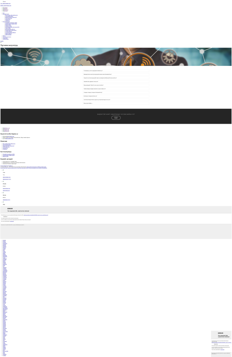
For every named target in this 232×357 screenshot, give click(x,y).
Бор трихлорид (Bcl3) (24, 167)
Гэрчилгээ (7, 20)
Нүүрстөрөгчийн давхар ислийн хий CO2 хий (10, 167)
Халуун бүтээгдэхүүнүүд (32, 166)
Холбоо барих (6, 39)
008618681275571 (6, 199)
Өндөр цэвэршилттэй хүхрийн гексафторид (38, 167)
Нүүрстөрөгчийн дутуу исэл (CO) (12, 27)
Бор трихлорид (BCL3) (10, 29)
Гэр (3, 12)
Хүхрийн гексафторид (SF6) (11, 22)
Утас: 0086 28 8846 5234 (5, 3)
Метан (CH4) (8, 24)
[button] (116, 118)
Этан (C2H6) (8, 28)
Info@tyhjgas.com (10, 136)
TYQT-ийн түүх (8, 18)
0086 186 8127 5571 (7, 179)
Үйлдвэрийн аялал (9, 16)
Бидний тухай (6, 14)
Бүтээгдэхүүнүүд (6, 21)
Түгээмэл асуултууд (7, 36)
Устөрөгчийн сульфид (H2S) (11, 23)
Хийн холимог (8, 34)
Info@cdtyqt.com (6, 190)
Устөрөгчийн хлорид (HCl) (10, 30)
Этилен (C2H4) (8, 26)
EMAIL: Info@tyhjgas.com (5, 5)
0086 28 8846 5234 (9, 138)
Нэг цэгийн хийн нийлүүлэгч (11, 15)
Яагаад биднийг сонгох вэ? (11, 17)
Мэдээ (4, 35)
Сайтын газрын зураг (41, 166)
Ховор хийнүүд (8, 33)
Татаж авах (5, 37)
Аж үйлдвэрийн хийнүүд (10, 32)
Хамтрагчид (7, 19)
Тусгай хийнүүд (8, 31)
